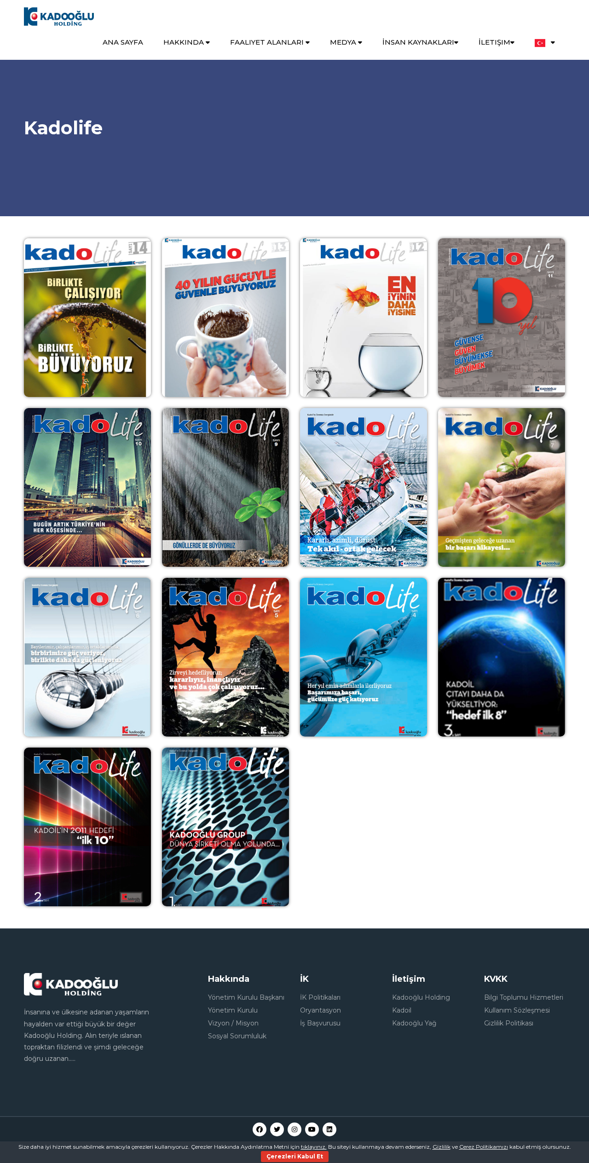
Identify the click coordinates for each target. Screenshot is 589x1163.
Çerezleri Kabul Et (294, 1156)
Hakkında (184, 42)
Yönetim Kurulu (233, 1010)
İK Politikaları (320, 997)
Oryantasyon (320, 1010)
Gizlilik (441, 1146)
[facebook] (259, 1129)
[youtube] (312, 1129)
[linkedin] (329, 1129)
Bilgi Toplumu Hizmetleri (523, 997)
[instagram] (294, 1129)
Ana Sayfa (123, 42)
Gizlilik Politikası (508, 1023)
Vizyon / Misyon (233, 1023)
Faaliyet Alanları (268, 42)
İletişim (494, 42)
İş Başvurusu (320, 1023)
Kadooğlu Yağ (414, 1023)
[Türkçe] (544, 42)
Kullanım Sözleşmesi (517, 1010)
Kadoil (401, 1010)
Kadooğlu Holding (421, 997)
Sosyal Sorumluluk (237, 1036)
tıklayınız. (314, 1146)
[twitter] (277, 1129)
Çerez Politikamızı (483, 1146)
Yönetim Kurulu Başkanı (246, 997)
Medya (344, 42)
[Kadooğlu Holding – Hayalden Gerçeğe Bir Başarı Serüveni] (59, 16)
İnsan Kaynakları (418, 42)
